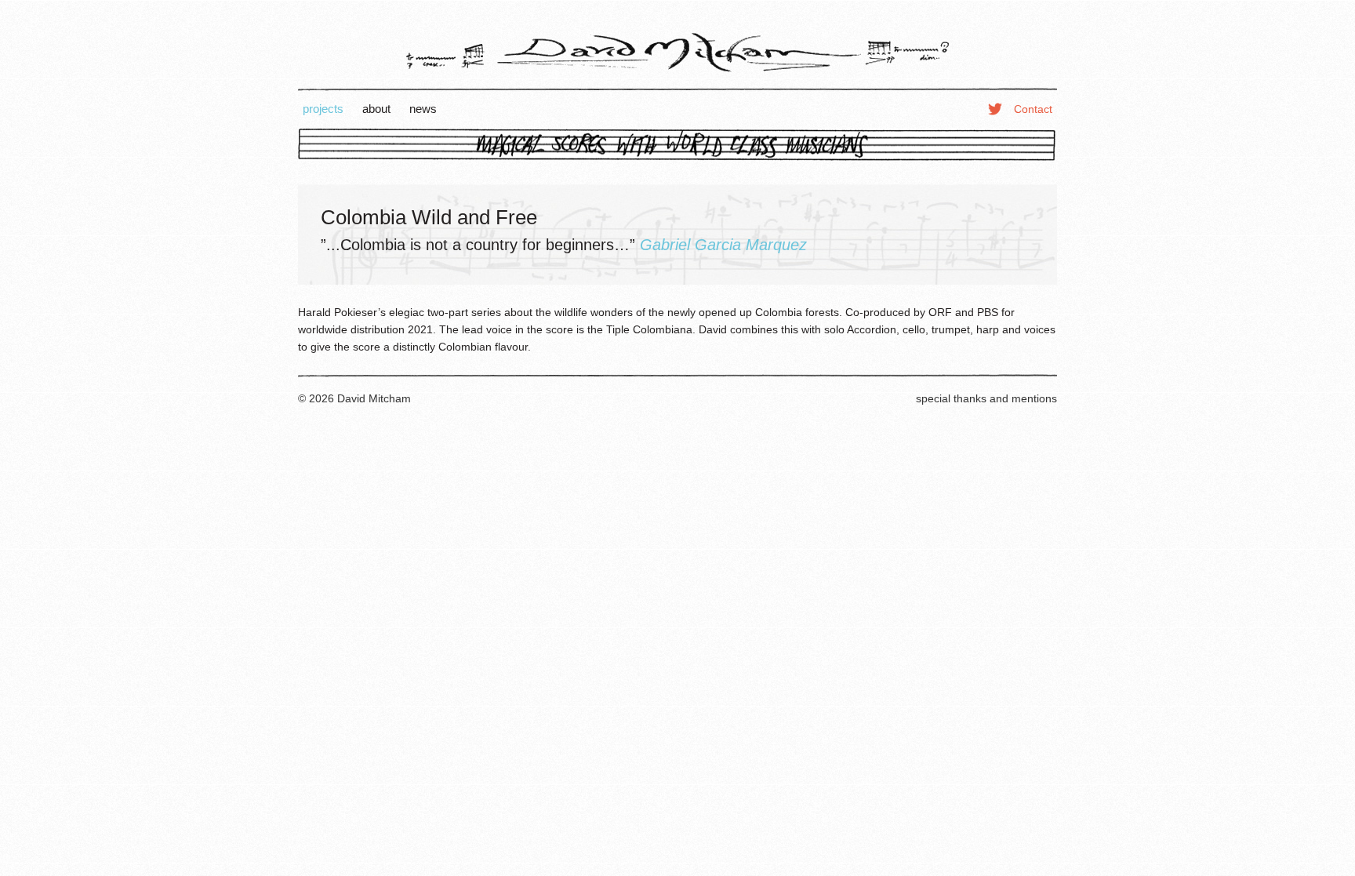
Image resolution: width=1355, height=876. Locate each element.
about (376, 108)
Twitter (995, 108)
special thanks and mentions (986, 398)
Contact (1033, 109)
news (423, 108)
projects (323, 108)
